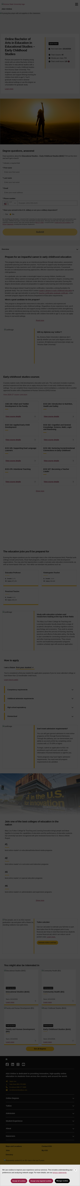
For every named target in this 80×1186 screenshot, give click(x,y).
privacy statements (59, 1172)
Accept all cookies (19, 1181)
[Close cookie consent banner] (75, 1170)
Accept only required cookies (41, 1181)
